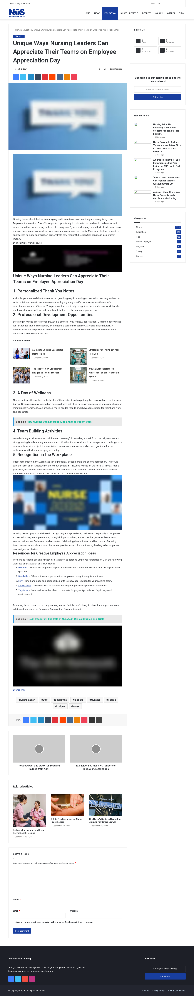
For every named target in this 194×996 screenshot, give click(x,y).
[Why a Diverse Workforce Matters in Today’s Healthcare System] (78, 375)
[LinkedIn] (31, 77)
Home (87, 13)
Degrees (146, 13)
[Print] (99, 720)
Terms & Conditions (176, 990)
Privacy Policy (158, 990)
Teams (112, 699)
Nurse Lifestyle (129, 13)
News (97, 13)
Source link (19, 689)
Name (17, 899)
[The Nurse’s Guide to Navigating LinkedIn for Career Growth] (105, 805)
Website (74, 911)
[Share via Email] (92, 720)
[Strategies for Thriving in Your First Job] (78, 356)
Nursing (95, 699)
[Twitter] (23, 77)
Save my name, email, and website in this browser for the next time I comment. (54, 922)
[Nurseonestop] (16, 13)
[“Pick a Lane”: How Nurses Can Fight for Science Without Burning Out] (142, 181)
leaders (78, 699)
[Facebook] (16, 77)
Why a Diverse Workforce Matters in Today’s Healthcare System (104, 373)
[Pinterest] (45, 77)
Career (171, 13)
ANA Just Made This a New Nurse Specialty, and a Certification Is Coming (166, 195)
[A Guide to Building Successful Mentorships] (21, 353)
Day (45, 699)
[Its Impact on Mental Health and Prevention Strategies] (29, 810)
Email (16, 911)
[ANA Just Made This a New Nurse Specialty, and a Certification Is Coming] (142, 196)
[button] (67, 185)
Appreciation (27, 699)
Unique (61, 706)
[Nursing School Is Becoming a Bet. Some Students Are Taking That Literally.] (142, 128)
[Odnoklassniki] (67, 77)
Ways (76, 706)
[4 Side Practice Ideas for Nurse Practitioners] (67, 805)
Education (110, 13)
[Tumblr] (38, 77)
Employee (61, 699)
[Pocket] (74, 77)
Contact (146, 990)
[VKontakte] (60, 77)
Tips (181, 13)
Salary (159, 13)
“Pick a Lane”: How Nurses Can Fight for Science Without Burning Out (166, 180)
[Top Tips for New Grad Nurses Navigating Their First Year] (21, 375)
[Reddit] (52, 77)
